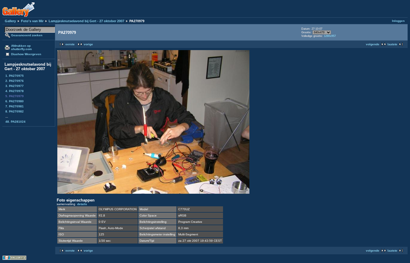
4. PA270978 (14, 91)
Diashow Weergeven (26, 54)
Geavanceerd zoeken (26, 35)
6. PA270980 (14, 101)
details (82, 204)
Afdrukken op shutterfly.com (21, 47)
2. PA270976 (14, 80)
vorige (88, 44)
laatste (392, 44)
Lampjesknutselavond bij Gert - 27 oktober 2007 (86, 21)
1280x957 (330, 35)
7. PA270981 (14, 106)
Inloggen (398, 20)
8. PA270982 (14, 111)
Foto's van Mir (32, 21)
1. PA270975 (14, 75)
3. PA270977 (14, 86)
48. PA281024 (15, 121)
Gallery (10, 21)
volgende (372, 44)
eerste (70, 44)
